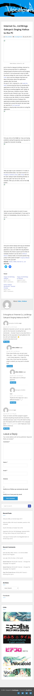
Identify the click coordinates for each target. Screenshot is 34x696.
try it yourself (16, 105)
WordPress (29, 690)
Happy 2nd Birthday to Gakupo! (22, 277)
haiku (5, 77)
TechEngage (15, 690)
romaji (22, 174)
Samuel (11, 410)
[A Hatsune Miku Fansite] (17, 616)
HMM (14, 261)
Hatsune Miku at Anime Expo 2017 (12, 519)
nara (4, 558)
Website (5, 479)
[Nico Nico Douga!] (17, 628)
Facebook (6, 595)
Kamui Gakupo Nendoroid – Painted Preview (9, 286)
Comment (6, 442)
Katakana (11, 174)
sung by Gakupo (24, 257)
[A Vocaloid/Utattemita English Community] (17, 639)
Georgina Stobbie (14, 323)
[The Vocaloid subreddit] (17, 661)
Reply (7, 342)
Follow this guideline (12, 424)
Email (5, 470)
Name (5, 462)
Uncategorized (18, 36)
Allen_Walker (8, 36)
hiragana (6, 174)
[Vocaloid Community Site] (17, 650)
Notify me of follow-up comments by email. (15, 489)
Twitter (11, 261)
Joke (4, 552)
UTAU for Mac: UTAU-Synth (15, 558)
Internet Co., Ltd (21, 261)
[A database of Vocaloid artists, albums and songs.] (17, 672)
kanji (16, 174)
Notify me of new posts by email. (12, 494)
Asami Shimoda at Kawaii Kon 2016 (13, 528)
